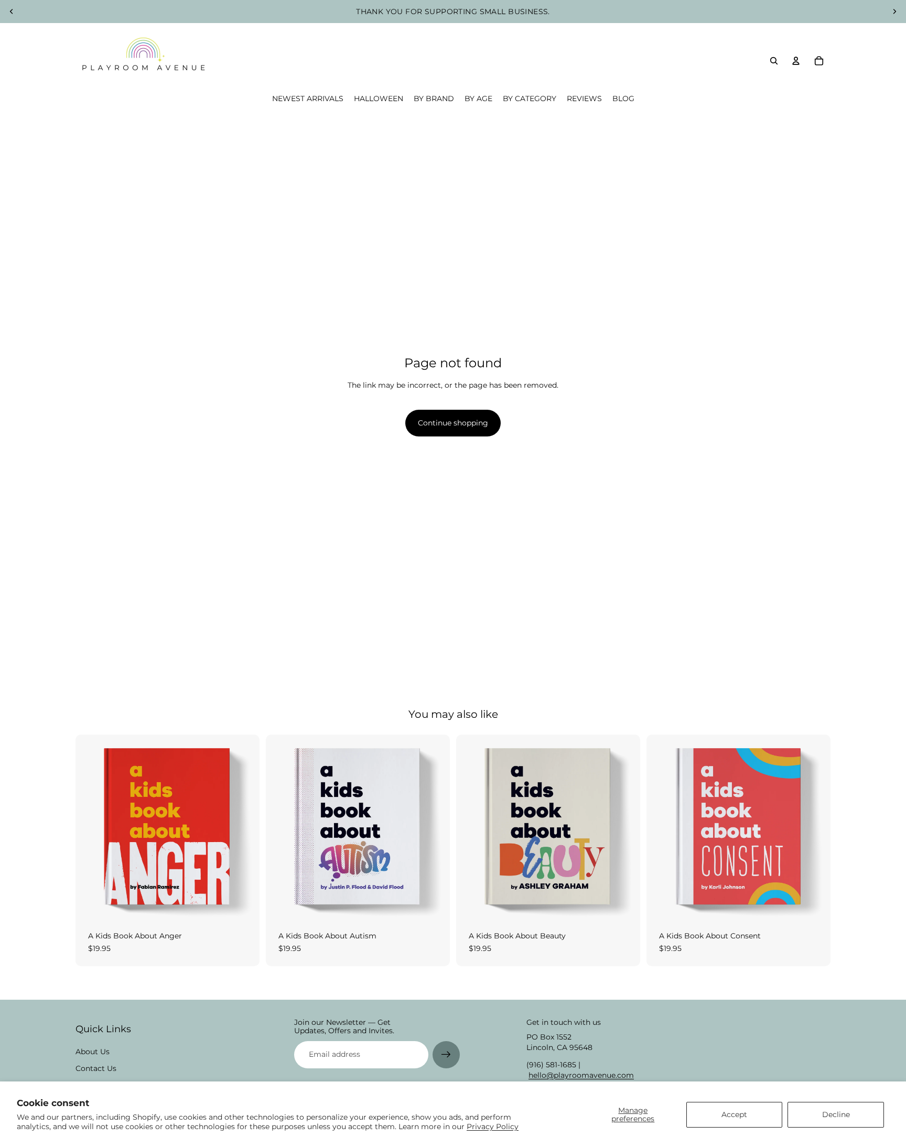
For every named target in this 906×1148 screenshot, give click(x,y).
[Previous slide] (11, 11)
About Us (93, 1051)
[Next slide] (894, 11)
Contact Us (96, 1068)
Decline (836, 1114)
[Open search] (773, 60)
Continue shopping (453, 423)
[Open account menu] (795, 60)
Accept (734, 1114)
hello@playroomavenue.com (581, 1075)
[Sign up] (446, 1054)
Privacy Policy (493, 1126)
